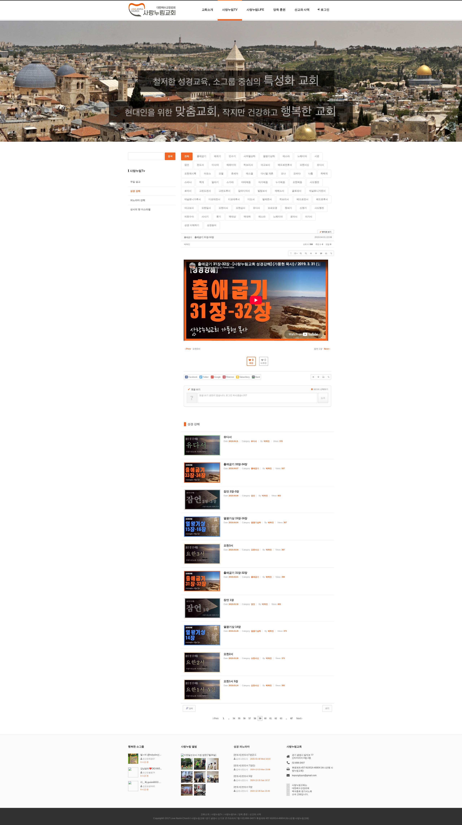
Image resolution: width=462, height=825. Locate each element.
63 (281, 718)
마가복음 (263, 182)
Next (298, 718)
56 (244, 718)
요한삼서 (240, 208)
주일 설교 (135, 181)
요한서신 (304, 165)
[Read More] (257, 445)
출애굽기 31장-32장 (204, 237)
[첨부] (331, 253)
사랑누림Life (255, 9)
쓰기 (327, 708)
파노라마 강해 (137, 200)
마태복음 (246, 182)
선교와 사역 (302, 9)
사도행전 (314, 182)
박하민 (187, 244)
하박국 (324, 173)
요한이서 (223, 208)
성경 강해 (194, 424)
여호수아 (189, 216)
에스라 (286, 156)
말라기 (215, 182)
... (228, 718)
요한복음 (297, 182)
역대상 (232, 216)
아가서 (308, 216)
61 (270, 718)
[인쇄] (326, 253)
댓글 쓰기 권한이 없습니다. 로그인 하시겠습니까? (223, 395)
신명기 (303, 208)
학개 (201, 182)
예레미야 (231, 165)
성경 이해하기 (191, 225)
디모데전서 (214, 199)
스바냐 (187, 182)
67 (291, 718)
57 (250, 718)
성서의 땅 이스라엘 (140, 209)
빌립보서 (262, 190)
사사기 (205, 216)
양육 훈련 (279, 9)
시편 (317, 156)
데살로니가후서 (192, 199)
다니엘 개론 (267, 173)
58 (255, 718)
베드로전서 (302, 199)
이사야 (215, 165)
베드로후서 (322, 199)
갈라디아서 (244, 190)
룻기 (218, 216)
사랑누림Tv (229, 9)
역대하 (247, 216)
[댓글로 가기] (321, 253)
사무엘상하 (249, 156)
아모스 (207, 173)
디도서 (251, 199)
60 (265, 718)
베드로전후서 (285, 165)
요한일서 (206, 208)
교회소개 (207, 9)
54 (234, 718)
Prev (216, 718)
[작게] (305, 253)
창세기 (288, 208)
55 (239, 718)
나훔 (310, 173)
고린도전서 (205, 190)
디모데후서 (234, 199)
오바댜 (296, 173)
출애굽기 (201, 156)
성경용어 (211, 225)
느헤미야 (302, 156)
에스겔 (249, 173)
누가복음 (280, 182)
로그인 (325, 9)
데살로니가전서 (317, 190)
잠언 (186, 165)
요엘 (221, 173)
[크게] (300, 253)
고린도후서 (224, 190)
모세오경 (272, 208)
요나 (283, 173)
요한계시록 (190, 173)
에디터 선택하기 (320, 389)
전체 (186, 156)
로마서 (187, 190)
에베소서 (279, 190)
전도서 (200, 165)
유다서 (320, 165)
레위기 (217, 156)
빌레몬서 (267, 199)
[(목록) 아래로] (316, 253)
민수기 (232, 156)
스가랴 (230, 182)
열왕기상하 (269, 156)
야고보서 (265, 165)
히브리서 (248, 165)
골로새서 (296, 190)
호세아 (234, 173)
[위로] (310, 253)
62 (276, 718)
